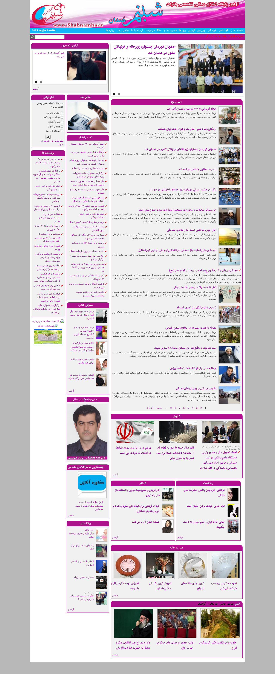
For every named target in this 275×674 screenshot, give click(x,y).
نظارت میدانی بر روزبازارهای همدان (86, 251)
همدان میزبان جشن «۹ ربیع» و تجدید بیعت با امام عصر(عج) (47, 162)
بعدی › (159, 408)
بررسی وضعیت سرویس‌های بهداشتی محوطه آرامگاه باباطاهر (46, 197)
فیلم (237, 603)
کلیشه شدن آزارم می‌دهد (146, 521)
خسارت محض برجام (84, 577)
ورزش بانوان (54, 126)
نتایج (61, 144)
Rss (159, 30)
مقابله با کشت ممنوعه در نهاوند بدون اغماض (190, 327)
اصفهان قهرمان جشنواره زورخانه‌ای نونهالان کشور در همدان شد (180, 149)
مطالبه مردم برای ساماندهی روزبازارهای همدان (49, 217)
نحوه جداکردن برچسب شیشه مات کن (224, 586)
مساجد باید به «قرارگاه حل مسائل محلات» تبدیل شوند (185, 348)
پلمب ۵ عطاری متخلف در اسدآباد (88, 168)
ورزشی (201, 30)
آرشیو (191, 30)
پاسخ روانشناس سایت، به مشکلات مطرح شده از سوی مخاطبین (89, 505)
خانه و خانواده (53, 113)
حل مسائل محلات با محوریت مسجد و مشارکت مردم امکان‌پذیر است (177, 209)
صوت (230, 603)
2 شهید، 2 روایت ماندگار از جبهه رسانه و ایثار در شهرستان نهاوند (47, 257)
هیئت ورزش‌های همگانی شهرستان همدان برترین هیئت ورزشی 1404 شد (87, 267)
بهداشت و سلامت (51, 117)
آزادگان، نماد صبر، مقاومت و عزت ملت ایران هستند (187, 129)
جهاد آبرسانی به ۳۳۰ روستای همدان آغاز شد (191, 108)
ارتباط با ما (137, 30)
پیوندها (182, 30)
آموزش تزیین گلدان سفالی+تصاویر (160, 586)
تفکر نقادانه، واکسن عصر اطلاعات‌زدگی (194, 287)
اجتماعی (223, 30)
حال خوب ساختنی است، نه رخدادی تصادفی (191, 230)
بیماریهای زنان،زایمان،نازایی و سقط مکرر (81, 533)
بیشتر (71, 515)
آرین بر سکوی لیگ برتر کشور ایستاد (86, 222)
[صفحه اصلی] (137, 27)
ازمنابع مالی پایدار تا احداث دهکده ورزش (193, 368)
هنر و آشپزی (54, 121)
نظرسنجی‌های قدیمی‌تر (52, 140)
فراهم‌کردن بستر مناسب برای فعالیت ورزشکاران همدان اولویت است (48, 297)
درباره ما (150, 30)
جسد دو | (238, 36)
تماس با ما (123, 30)
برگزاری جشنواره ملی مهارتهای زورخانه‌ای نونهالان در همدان (46, 309)
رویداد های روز (53, 130)
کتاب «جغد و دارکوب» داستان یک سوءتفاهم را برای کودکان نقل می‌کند (82, 346)
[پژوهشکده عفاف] (48, 325)
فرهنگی (212, 30)
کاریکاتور (213, 603)
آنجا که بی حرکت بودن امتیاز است (206, 506)
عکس (223, 603)
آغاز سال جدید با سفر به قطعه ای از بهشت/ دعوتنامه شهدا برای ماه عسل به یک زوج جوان (175, 453)
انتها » (150, 408)
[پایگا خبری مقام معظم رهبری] (48, 321)
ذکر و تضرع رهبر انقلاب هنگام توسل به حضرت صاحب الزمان (133, 645)
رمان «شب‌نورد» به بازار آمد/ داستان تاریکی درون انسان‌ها (82, 315)
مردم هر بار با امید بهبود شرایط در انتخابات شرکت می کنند (133, 450)
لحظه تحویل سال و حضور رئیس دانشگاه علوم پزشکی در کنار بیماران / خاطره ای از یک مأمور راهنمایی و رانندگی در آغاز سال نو (218, 460)
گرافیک (202, 603)
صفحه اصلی (236, 30)
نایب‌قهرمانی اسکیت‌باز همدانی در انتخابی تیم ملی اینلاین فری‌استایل (47, 237)
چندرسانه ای (170, 30)
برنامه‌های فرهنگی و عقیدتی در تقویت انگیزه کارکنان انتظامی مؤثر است (47, 277)
